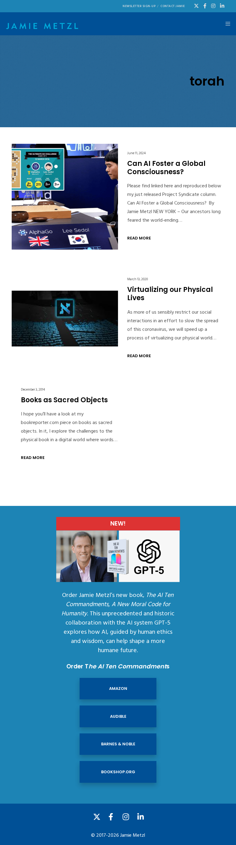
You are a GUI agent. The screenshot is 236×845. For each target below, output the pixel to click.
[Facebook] (204, 5)
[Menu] (225, 23)
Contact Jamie (172, 6)
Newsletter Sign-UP (139, 6)
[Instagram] (213, 5)
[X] (196, 5)
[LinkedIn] (222, 5)
